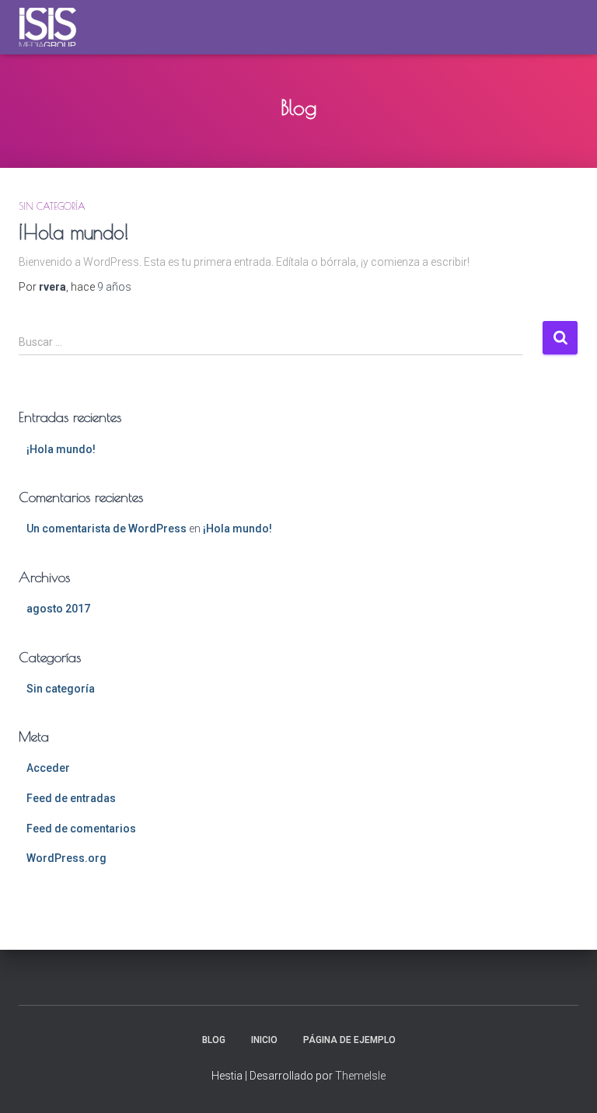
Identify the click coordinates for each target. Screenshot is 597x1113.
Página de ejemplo (349, 1039)
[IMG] (54, 27)
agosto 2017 (58, 608)
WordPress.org (66, 858)
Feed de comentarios (81, 828)
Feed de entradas (71, 798)
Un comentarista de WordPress (106, 528)
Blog (213, 1039)
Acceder (48, 768)
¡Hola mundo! (74, 232)
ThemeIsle (360, 1075)
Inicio (264, 1039)
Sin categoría (52, 206)
